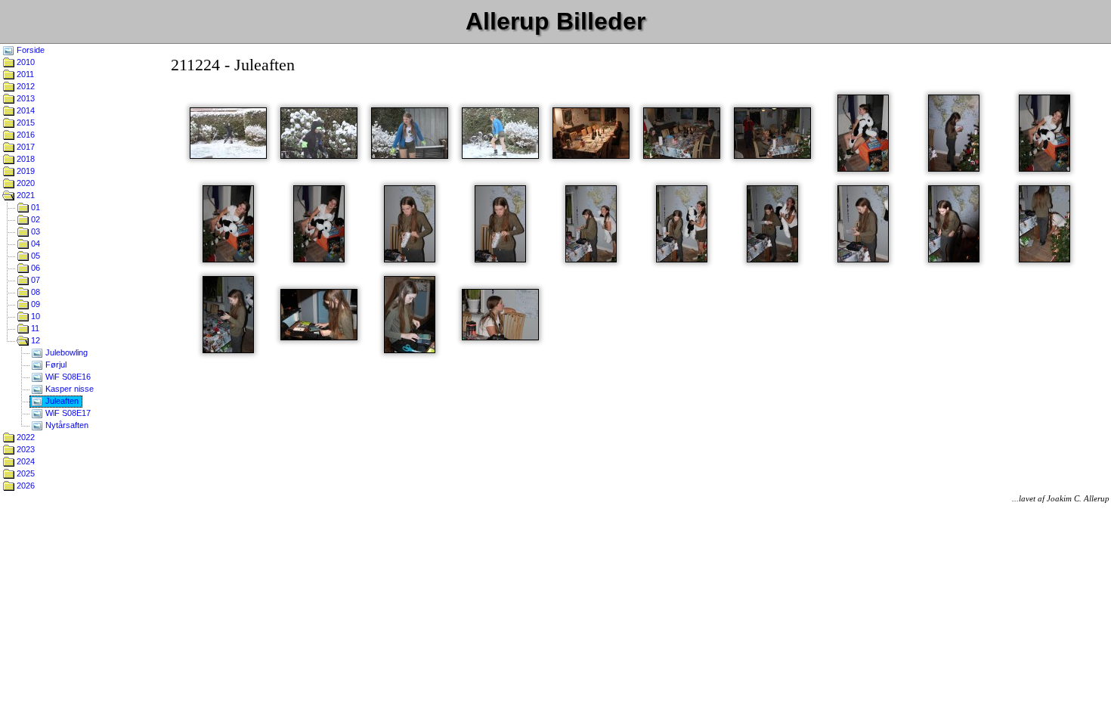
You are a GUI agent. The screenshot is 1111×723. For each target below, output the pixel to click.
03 (34, 231)
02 (34, 219)
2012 (24, 86)
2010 (24, 62)
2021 (24, 195)
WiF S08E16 (67, 376)
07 (34, 279)
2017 (24, 146)
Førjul (55, 364)
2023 (24, 449)
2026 (24, 485)
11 (34, 328)
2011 (24, 74)
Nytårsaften (65, 425)
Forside (29, 49)
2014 (24, 110)
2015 (24, 122)
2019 (24, 170)
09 (34, 304)
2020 (24, 183)
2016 (24, 134)
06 (34, 267)
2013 (24, 98)
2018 (24, 158)
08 (34, 291)
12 (34, 340)
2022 (24, 437)
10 (34, 316)
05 (34, 255)
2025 (24, 473)
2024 (24, 461)
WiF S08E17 (67, 412)
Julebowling (65, 352)
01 (34, 207)
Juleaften (61, 400)
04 (34, 243)
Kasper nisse (68, 388)
